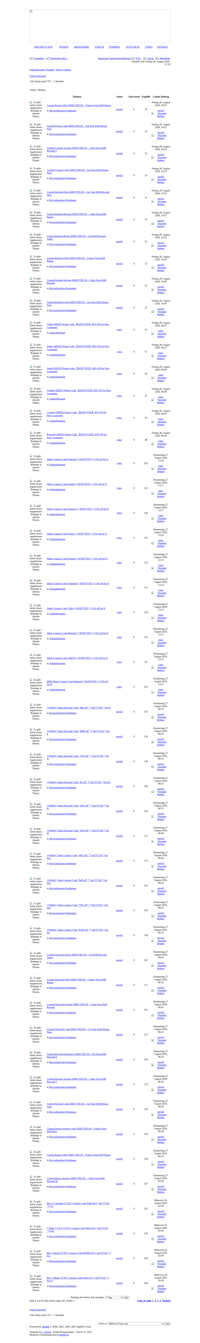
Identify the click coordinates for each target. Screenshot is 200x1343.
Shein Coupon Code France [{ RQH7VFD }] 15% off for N (77, 534)
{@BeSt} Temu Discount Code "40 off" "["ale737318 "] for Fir (78, 782)
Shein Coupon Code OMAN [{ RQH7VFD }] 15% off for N (77, 658)
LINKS (148, 47)
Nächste (166, 1300)
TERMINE (114, 47)
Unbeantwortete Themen (42, 69)
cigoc (119, 329)
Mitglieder (164, 58)
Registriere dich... (59, 58)
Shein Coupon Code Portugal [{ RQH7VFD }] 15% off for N (77, 459)
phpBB (45, 1326)
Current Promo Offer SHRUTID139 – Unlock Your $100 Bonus (79, 105)
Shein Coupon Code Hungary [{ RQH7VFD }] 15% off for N (78, 509)
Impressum (103, 58)
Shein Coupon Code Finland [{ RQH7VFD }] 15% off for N (77, 558)
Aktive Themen (63, 69)
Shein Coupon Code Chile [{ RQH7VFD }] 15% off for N (76, 608)
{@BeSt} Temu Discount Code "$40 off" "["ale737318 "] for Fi (79, 707)
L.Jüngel (46, 1332)
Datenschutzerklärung (120, 58)
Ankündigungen (57, 332)
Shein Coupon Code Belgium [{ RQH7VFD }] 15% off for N (77, 633)
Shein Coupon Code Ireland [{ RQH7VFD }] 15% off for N (77, 484)
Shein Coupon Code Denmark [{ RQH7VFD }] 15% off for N (78, 583)
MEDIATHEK (81, 47)
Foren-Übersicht (38, 76)
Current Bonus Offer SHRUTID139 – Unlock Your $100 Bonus (79, 1155)
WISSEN (63, 47)
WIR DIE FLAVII (43, 47)
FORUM (99, 47)
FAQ (138, 58)
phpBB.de (64, 1334)
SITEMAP (162, 47)
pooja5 (119, 109)
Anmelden (39, 58)
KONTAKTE (133, 47)
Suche (150, 58)
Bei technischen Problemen (62, 110)
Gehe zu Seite (144, 1300)
